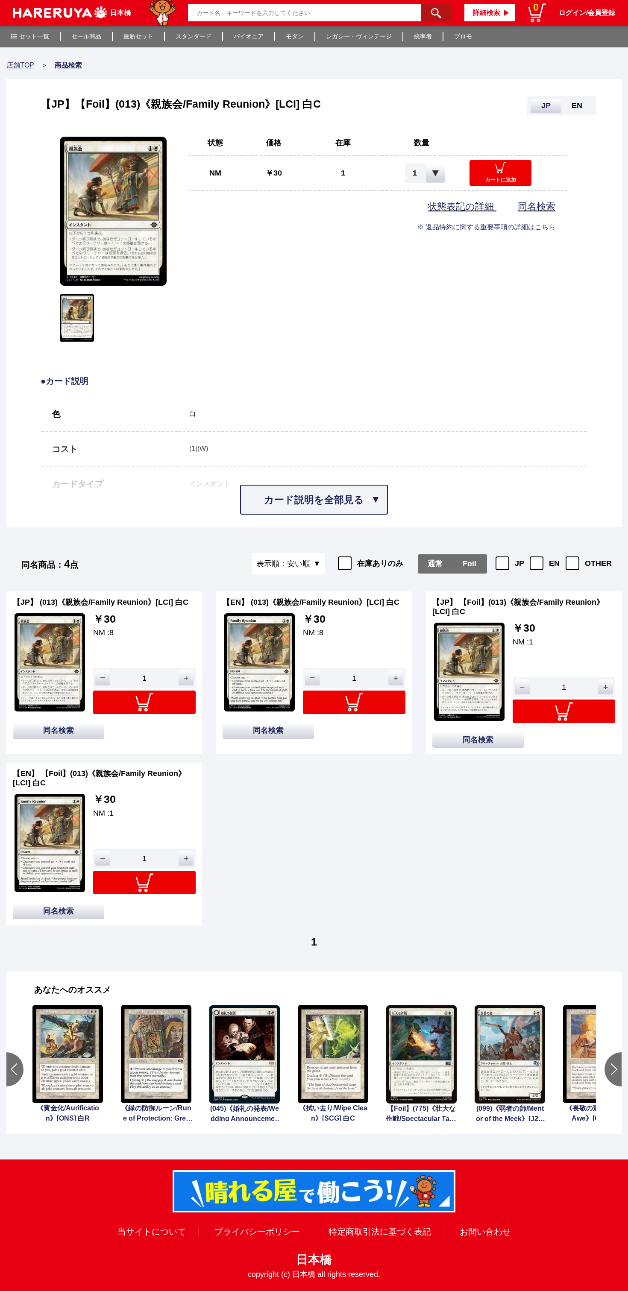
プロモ (463, 36)
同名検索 (536, 206)
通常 (435, 563)
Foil (469, 563)
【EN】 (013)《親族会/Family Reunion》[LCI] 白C (311, 602)
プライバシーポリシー (257, 1231)
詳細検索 (486, 12)
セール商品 (86, 36)
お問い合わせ (485, 1231)
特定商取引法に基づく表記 (380, 1231)
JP (519, 563)
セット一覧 (34, 36)
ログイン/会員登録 (587, 12)
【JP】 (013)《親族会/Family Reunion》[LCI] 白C (100, 602)
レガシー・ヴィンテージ (359, 36)
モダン (295, 36)
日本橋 (314, 1259)
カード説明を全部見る (314, 499)
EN (554, 563)
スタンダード (193, 36)
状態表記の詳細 (462, 206)
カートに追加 (500, 180)
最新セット (138, 36)
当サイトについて (151, 1231)
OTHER (598, 563)
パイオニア (249, 36)
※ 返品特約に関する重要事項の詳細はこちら (486, 227)
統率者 (423, 36)
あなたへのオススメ (72, 989)
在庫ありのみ (380, 563)
